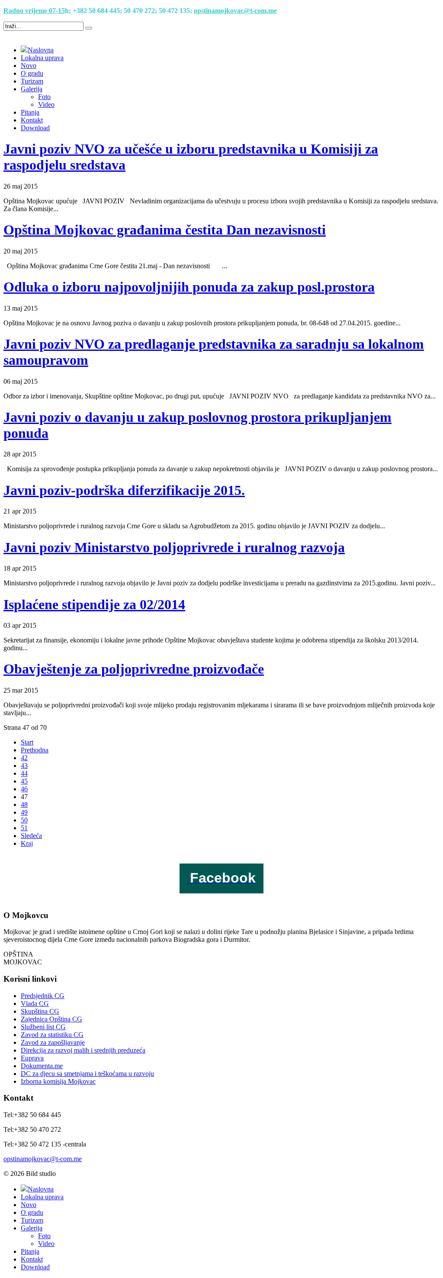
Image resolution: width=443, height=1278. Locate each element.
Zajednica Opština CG (51, 1019)
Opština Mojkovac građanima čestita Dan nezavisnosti (164, 230)
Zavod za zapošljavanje (53, 1042)
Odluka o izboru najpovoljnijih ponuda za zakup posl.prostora (189, 287)
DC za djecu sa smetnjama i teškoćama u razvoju (87, 1073)
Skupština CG (40, 1011)
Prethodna (34, 750)
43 (24, 765)
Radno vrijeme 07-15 (34, 10)
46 (24, 789)
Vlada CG (35, 1003)
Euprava (32, 1058)
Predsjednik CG (42, 995)
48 (24, 804)
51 (24, 828)
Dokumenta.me (42, 1065)
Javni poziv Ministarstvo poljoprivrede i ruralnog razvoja (174, 547)
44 (24, 773)
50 (24, 820)
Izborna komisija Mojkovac (58, 1081)
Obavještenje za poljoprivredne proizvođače (133, 669)
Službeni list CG (43, 1027)
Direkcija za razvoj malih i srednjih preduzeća (83, 1050)
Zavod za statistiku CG (52, 1034)
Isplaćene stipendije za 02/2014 (94, 604)
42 (24, 757)
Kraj (27, 843)
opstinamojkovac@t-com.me (235, 10)
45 (24, 781)
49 (24, 812)
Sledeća (31, 835)
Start (27, 742)
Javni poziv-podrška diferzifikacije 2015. (124, 490)
